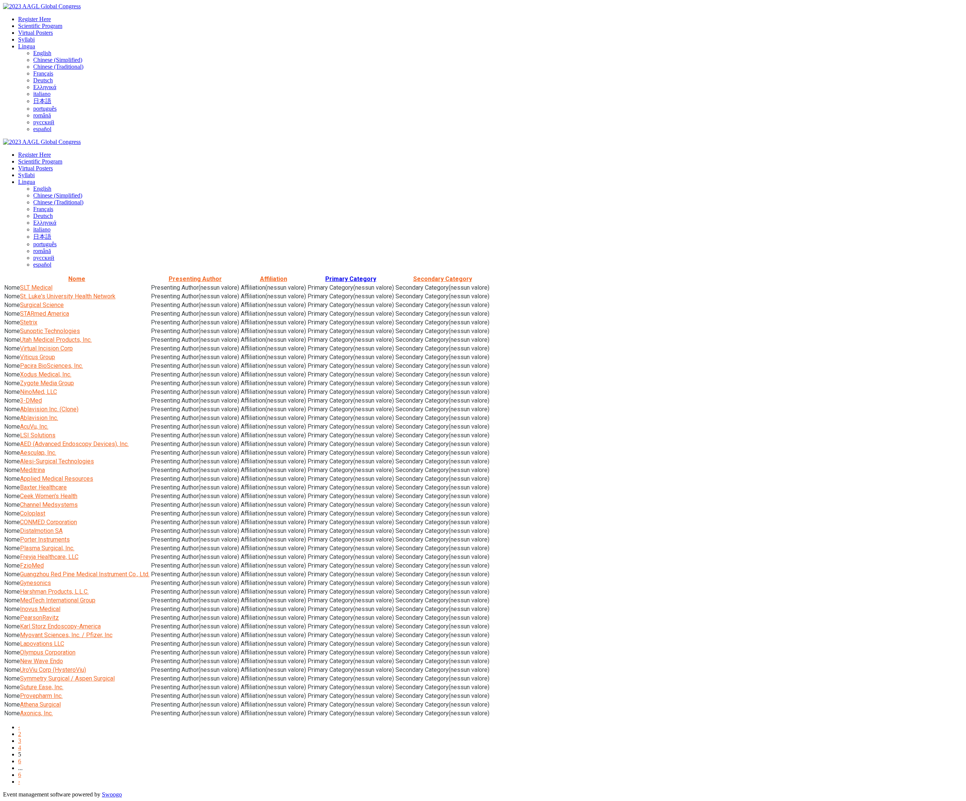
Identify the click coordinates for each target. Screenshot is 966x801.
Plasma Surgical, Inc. (47, 548)
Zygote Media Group (47, 383)
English (42, 53)
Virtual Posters (35, 32)
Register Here (34, 19)
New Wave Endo (41, 661)
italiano (42, 94)
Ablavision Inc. (39, 417)
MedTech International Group (57, 600)
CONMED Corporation (48, 522)
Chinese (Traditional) (58, 66)
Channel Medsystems (49, 504)
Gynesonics (35, 582)
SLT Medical (36, 287)
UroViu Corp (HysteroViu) (53, 669)
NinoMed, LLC (38, 391)
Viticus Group (37, 357)
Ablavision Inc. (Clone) (49, 409)
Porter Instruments (45, 539)
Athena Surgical (40, 704)
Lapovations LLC (42, 643)
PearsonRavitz (39, 617)
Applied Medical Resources (56, 478)
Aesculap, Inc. (38, 452)
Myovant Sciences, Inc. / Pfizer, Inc (66, 635)
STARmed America (44, 313)
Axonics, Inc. (36, 713)
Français (43, 73)
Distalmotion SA (41, 530)
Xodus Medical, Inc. (45, 374)
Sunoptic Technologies (50, 331)
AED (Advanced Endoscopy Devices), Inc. (74, 444)
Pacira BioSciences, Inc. (51, 365)
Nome (76, 278)
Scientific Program (40, 26)
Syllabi (26, 39)
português (45, 108)
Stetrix (28, 322)
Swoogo (112, 794)
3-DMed (31, 400)
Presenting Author (195, 278)
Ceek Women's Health (48, 496)
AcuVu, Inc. (34, 426)
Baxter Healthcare (43, 487)
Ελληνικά (44, 87)
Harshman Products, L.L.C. (54, 591)
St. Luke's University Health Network (67, 296)
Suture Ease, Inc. (41, 687)
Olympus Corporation (47, 652)
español (42, 129)
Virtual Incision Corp (46, 348)
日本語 (42, 101)
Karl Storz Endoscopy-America (60, 626)
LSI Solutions (37, 435)
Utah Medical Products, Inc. (56, 339)
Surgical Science (42, 305)
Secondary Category (442, 278)
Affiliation (273, 278)
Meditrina (32, 470)
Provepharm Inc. (41, 695)
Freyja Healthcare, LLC (49, 556)
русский (43, 122)
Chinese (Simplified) (57, 60)
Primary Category (350, 278)
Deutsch (43, 80)
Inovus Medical (40, 609)
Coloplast (32, 513)
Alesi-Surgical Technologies (57, 461)
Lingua (26, 46)
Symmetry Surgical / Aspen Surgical (67, 678)
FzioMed (32, 565)
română (42, 115)
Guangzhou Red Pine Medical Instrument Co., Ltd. (84, 574)
